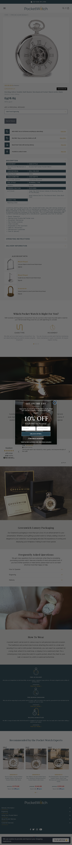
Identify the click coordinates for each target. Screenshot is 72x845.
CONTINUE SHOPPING (36, 438)
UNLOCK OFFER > (36, 434)
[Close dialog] (54, 402)
